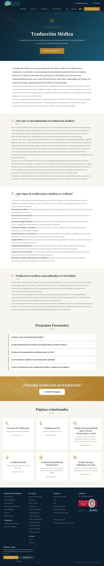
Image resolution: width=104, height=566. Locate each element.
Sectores (33, 9)
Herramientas (57, 9)
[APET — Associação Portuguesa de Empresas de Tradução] (83, 510)
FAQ (67, 9)
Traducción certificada (35, 509)
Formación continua (34, 532)
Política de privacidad (60, 509)
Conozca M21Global (9, 500)
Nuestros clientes (8, 516)
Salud (30, 552)
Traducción (44, 9)
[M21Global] (12, 3)
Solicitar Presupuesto (50, 51)
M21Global (23, 9)
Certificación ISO (8, 503)
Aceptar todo (11, 557)
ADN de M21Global (9, 509)
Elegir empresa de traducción (12, 506)
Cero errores (32, 506)
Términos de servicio (59, 506)
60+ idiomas (32, 500)
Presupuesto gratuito (59, 520)
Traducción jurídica (34, 516)
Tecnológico (32, 546)
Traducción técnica (34, 513)
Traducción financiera (35, 522)
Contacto (74, 9)
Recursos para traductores (61, 513)
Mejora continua (33, 503)
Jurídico (31, 539)
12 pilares (6, 513)
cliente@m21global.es (82, 3)
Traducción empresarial (35, 519)
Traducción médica (34, 526)
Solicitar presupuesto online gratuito (64, 523)
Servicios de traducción (35, 497)
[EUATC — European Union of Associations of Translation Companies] (93, 510)
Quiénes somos (8, 497)
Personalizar (19, 561)
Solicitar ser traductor (10, 527)
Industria (31, 549)
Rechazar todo (27, 557)
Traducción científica (34, 529)
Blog (55, 500)
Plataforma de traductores (11, 523)
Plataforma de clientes (60, 497)
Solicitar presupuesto (92, 9)
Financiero (32, 543)
